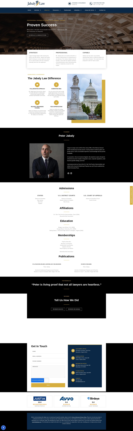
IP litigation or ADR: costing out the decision (47, 264)
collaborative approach (37, 88)
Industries (77, 10)
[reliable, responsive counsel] (37, 102)
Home (29, 10)
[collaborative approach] (37, 84)
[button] (3, 428)
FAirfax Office (80, 356)
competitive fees (56, 88)
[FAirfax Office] (73, 358)
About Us (46, 10)
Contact (78, 378)
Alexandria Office (81, 348)
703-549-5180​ (79, 380)
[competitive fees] (56, 84)
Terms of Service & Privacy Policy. (79, 417)
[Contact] (73, 380)
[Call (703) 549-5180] (90, 3)
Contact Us (74, 4)
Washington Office (81, 363)
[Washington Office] (73, 365)
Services (36, 10)
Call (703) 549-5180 (98, 3)
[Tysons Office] (73, 372)
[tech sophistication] (56, 102)
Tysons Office (80, 371)
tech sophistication (56, 106)
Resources (56, 10)
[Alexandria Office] (73, 350)
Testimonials (67, 10)
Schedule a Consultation (79, 3)
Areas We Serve (89, 10)
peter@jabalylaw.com (80, 381)
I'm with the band (86, 264)
